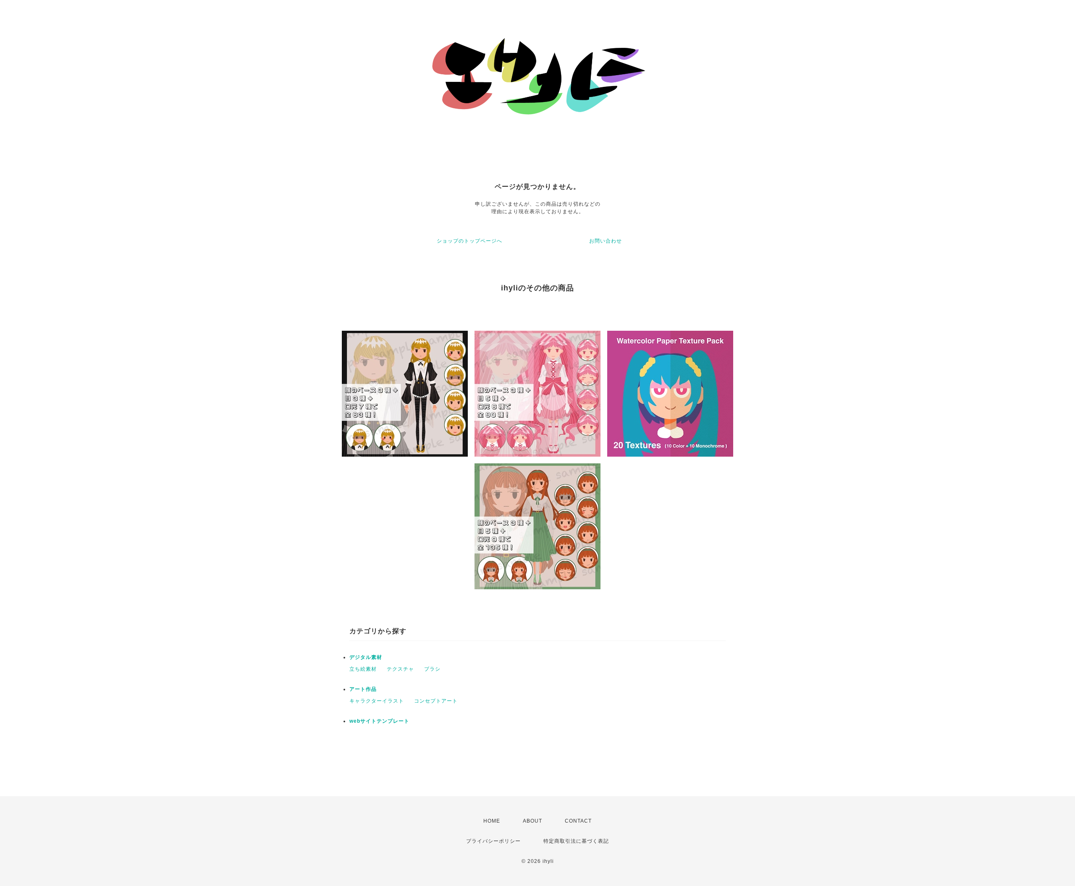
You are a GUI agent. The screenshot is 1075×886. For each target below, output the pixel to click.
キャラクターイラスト (376, 701)
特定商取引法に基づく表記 (576, 841)
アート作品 (363, 689)
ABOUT (532, 821)
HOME (491, 821)
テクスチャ (400, 669)
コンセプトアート (436, 701)
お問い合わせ (605, 241)
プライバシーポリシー (493, 841)
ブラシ (432, 669)
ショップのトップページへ (469, 241)
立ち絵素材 (363, 669)
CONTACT (578, 821)
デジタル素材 (365, 657)
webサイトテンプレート (379, 721)
